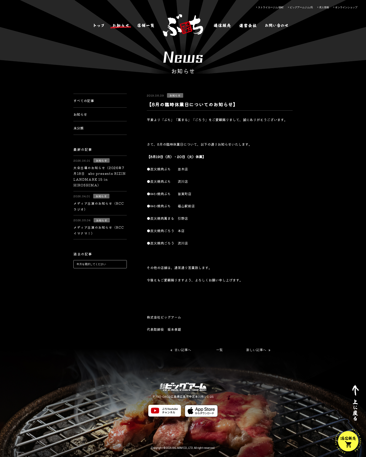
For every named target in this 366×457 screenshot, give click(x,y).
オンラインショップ (346, 7)
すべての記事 (83, 100)
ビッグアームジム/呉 (301, 7)
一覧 (219, 350)
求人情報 (324, 7)
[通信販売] (222, 25)
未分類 (78, 127)
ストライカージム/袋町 (271, 7)
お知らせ (80, 114)
